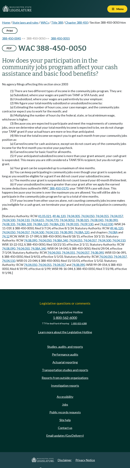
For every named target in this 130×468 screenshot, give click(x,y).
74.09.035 (72, 224)
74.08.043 (96, 220)
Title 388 (57, 22)
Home (6, 22)
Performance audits (65, 354)
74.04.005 (73, 216)
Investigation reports (65, 385)
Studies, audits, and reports (65, 347)
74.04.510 (23, 220)
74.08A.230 (56, 224)
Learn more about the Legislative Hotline (65, 332)
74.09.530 (86, 224)
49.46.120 (59, 216)
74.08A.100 (24, 224)
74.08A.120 (40, 224)
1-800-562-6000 (65, 318)
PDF (9, 48)
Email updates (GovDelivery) (65, 435)
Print (10, 30)
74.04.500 (8, 220)
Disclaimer (65, 460)
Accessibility (65, 397)
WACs (45, 22)
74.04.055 (102, 216)
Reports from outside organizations (65, 378)
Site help (65, 420)
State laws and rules (25, 22)
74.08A (113, 232)
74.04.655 (37, 220)
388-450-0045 (11, 38)
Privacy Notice (85, 460)
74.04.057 (116, 216)
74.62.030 (106, 224)
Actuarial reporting (65, 362)
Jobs (65, 404)
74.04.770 (51, 220)
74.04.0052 (67, 220)
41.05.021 (44, 216)
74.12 (5, 236)
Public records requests (65, 412)
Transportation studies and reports (65, 370)
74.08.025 (82, 220)
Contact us (65, 428)
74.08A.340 (60, 240)
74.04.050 (87, 216)
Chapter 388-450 (76, 22)
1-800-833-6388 (79, 323)
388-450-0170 (58, 188)
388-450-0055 (60, 38)
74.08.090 (111, 220)
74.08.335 (8, 224)
